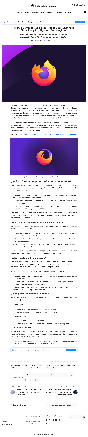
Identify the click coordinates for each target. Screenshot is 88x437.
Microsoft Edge (16, 367)
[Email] (36, 380)
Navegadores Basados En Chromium (33, 367)
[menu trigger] (4, 12)
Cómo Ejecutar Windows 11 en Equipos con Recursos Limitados (50, 135)
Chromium (24, 365)
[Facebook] (72, 5)
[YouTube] (80, 5)
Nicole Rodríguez (36, 40)
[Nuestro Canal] (85, 5)
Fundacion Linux (59, 365)
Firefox (48, 365)
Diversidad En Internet (37, 365)
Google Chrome (71, 365)
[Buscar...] (85, 12)
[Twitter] (75, 5)
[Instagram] (77, 5)
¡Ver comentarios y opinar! (61, 405)
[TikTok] (82, 5)
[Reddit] (25, 380)
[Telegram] (30, 380)
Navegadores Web (51, 367)
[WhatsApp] (71, 375)
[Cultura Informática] (44, 5)
